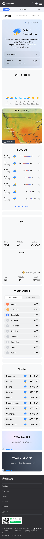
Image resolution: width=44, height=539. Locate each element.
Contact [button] (5, 512)
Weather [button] (5, 486)
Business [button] (5, 491)
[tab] (22, 486)
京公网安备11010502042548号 (11, 535)
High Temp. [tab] (13, 297)
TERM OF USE (6, 531)
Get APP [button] (5, 501)
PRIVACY (18, 531)
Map (38, 10)
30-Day (23, 10)
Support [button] (5, 507)
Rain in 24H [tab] (30, 297)
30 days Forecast (22, 206)
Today (6, 10)
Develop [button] (5, 496)
